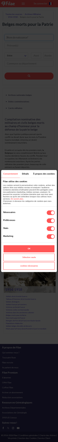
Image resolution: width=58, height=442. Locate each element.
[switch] (51, 220)
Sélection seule (29, 257)
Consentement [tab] (10, 174)
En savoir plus (17, 199)
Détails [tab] (25, 174)
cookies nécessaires (29, 266)
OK (29, 249)
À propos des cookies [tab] (44, 174)
